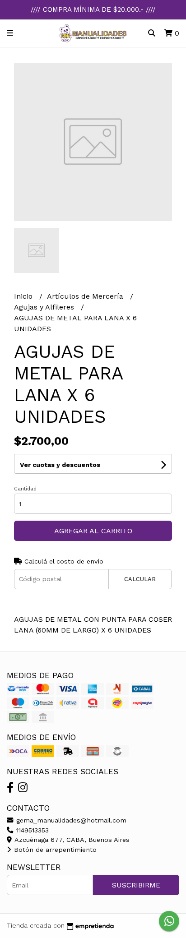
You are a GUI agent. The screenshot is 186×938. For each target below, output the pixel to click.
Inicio (24, 296)
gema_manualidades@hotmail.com (70, 820)
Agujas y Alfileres (45, 307)
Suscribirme (136, 885)
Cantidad (25, 489)
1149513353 (31, 830)
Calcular (140, 579)
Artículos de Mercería (86, 296)
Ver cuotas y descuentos (60, 464)
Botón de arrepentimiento (54, 849)
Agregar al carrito (93, 531)
